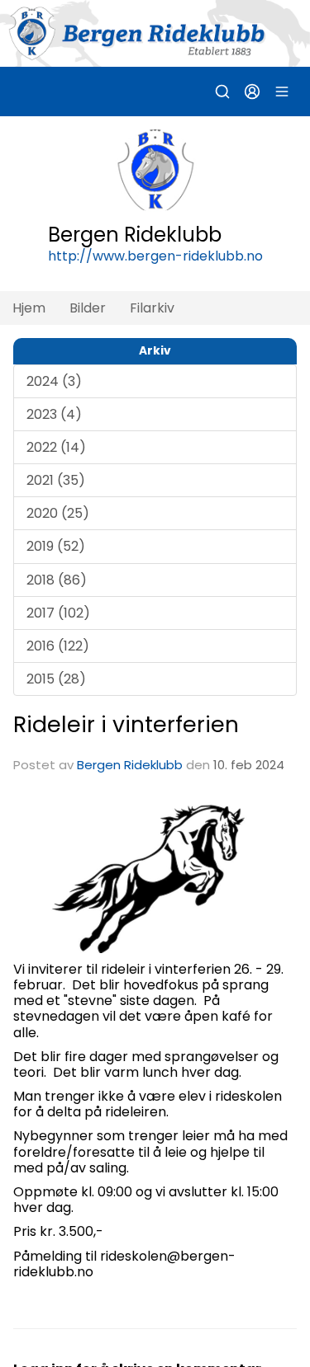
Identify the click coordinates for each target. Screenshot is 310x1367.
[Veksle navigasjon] (282, 91)
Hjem (28, 307)
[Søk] (222, 91)
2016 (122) (57, 646)
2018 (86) (56, 580)
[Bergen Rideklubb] (155, 33)
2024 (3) (54, 381)
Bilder (87, 307)
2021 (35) (55, 480)
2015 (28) (56, 678)
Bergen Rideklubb (130, 764)
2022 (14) (56, 447)
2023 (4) (54, 414)
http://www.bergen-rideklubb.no (155, 256)
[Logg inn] (252, 91)
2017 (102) (58, 613)
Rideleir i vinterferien (126, 724)
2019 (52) (55, 546)
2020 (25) (57, 513)
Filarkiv (152, 307)
